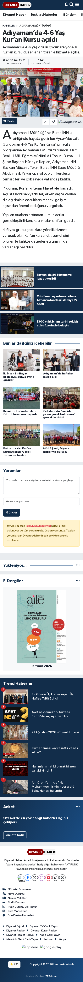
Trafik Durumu (16, 902)
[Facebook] (28, 877)
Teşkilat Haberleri (44, 14)
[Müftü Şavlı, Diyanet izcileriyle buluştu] (61, 435)
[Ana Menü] (77, 5)
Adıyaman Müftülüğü (35, 25)
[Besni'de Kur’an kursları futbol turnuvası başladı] (21, 397)
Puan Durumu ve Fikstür (22, 906)
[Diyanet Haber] (17, 5)
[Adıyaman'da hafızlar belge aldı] (61, 360)
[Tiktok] (55, 877)
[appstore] (30, 948)
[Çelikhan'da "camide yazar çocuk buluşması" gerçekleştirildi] (61, 397)
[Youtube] (48, 877)
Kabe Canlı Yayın (50, 934)
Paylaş (11, 121)
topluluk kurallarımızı (38, 525)
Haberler (9, 25)
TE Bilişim (51, 976)
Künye (62, 939)
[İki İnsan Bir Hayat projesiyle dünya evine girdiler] (21, 360)
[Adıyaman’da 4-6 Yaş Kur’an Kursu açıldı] (41, 92)
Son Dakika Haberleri (21, 915)
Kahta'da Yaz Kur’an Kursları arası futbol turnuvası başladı (17, 452)
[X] (34, 877)
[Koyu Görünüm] (66, 5)
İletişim (48, 939)
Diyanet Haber (14, 14)
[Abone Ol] (69, 122)
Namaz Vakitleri (17, 898)
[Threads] (62, 877)
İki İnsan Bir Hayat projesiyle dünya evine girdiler (18, 377)
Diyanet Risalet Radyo (20, 934)
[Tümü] (78, 565)
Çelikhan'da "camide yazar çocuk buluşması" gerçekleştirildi (59, 414)
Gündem (69, 14)
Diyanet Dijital (15, 926)
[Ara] (71, 5)
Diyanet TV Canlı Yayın (44, 926)
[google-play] (51, 948)
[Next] (21, 877)
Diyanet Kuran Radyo (44, 930)
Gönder (11, 512)
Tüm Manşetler (17, 911)
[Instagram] (41, 877)
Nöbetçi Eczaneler (19, 889)
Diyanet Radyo (15, 930)
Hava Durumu (16, 893)
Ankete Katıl (15, 835)
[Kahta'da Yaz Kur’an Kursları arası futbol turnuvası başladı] (21, 435)
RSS (16, 964)
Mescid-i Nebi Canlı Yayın (22, 939)
